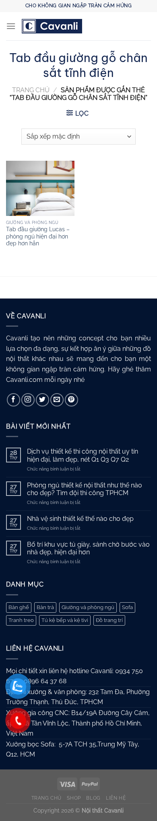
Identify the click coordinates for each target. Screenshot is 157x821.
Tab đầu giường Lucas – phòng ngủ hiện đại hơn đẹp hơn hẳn (38, 236)
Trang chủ (31, 90)
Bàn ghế (18, 607)
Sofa (127, 607)
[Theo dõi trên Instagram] (28, 399)
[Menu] (11, 26)
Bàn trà (45, 607)
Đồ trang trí (109, 620)
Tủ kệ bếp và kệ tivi (64, 620)
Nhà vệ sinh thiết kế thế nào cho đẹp (80, 518)
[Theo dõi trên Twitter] (42, 399)
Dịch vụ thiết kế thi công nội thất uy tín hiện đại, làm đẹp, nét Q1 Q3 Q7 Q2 (82, 455)
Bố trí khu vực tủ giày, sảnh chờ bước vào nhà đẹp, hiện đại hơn (88, 548)
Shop (74, 798)
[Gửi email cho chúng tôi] (57, 399)
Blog (93, 798)
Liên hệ (116, 798)
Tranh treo (21, 620)
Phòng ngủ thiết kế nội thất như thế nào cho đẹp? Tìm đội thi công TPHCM (84, 489)
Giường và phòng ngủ (88, 607)
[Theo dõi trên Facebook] (13, 399)
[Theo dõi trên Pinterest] (71, 399)
